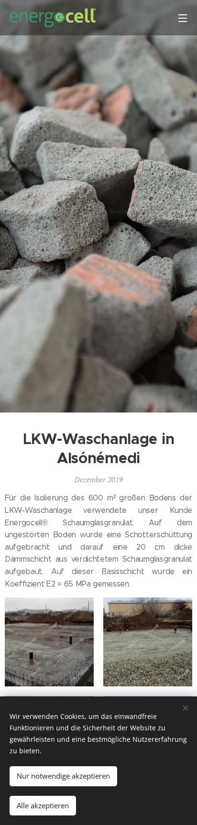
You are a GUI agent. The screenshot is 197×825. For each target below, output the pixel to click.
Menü (182, 17)
